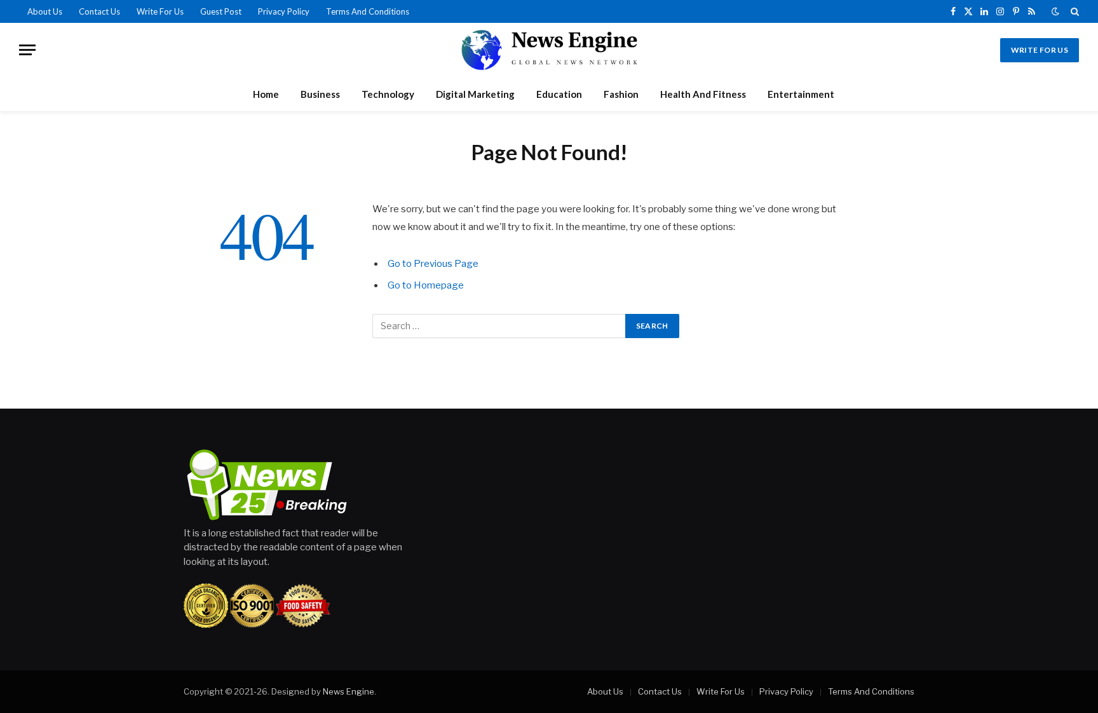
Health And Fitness (703, 94)
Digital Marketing (475, 94)
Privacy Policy (283, 11)
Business (320, 94)
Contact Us (99, 11)
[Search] (1073, 11)
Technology (388, 94)
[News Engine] (549, 50)
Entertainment (801, 94)
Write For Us (160, 11)
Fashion (621, 94)
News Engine (348, 691)
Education (559, 94)
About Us (44, 11)
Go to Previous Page (433, 263)
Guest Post (220, 11)
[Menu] (27, 50)
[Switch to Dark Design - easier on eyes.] (1055, 11)
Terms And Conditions (367, 11)
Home (266, 94)
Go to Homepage (426, 285)
